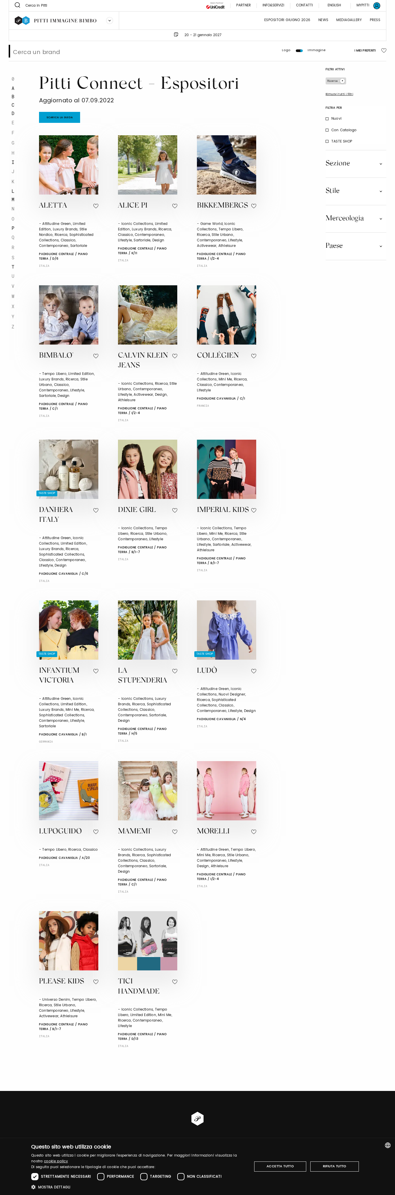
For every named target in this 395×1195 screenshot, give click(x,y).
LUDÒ (207, 671)
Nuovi (336, 118)
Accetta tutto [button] (280, 1166)
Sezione (338, 163)
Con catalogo (344, 130)
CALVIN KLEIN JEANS (143, 361)
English (334, 5)
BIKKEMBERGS (222, 206)
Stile (332, 191)
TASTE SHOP (341, 141)
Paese (334, 246)
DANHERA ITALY (56, 515)
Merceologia (345, 218)
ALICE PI (132, 206)
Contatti (304, 5)
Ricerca (332, 80)
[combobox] (388, 1145)
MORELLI (213, 831)
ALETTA (53, 206)
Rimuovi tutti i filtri (339, 94)
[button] (138, 1187)
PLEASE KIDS (61, 981)
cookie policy (56, 1161)
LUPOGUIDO (60, 831)
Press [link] (375, 20)
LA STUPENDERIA (142, 676)
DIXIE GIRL (137, 510)
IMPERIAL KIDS (223, 510)
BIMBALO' (56, 356)
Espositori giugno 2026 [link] (287, 20)
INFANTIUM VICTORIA (59, 676)
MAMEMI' (135, 831)
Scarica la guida (60, 117)
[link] (365, 5)
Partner (243, 5)
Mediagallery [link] (349, 20)
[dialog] (197, 1166)
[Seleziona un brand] (109, 20)
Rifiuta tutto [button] (334, 1166)
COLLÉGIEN (218, 356)
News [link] (323, 20)
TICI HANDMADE (139, 987)
